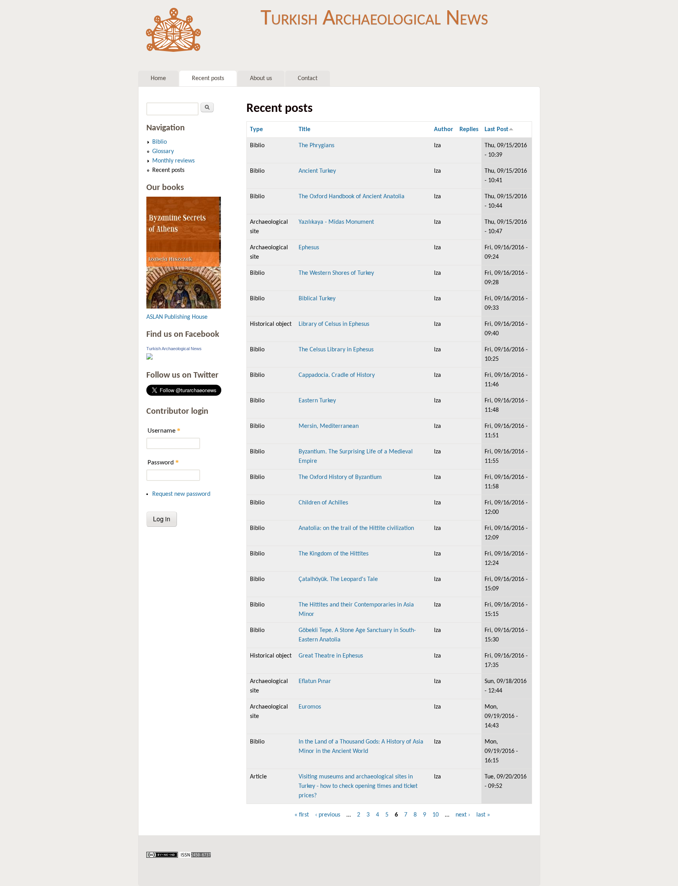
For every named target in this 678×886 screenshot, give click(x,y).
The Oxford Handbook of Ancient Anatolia (352, 197)
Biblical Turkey (317, 299)
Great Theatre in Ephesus (331, 656)
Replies (468, 129)
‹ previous (327, 815)
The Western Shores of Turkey (336, 273)
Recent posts (208, 78)
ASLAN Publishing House (177, 317)
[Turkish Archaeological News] (149, 358)
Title (304, 129)
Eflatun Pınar (315, 681)
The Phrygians (316, 145)
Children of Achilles (323, 503)
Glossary (163, 151)
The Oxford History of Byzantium (340, 477)
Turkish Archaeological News (374, 19)
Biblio (159, 142)
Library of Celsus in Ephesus (334, 324)
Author (443, 129)
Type (256, 129)
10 (435, 815)
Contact (307, 78)
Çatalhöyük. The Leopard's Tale (338, 579)
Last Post (496, 129)
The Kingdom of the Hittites (333, 554)
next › (463, 815)
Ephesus (309, 248)
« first (301, 815)
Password (163, 462)
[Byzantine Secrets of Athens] (183, 307)
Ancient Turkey (317, 171)
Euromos (310, 707)
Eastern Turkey (317, 401)
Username (164, 430)
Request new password (181, 494)
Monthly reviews (173, 161)
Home (158, 78)
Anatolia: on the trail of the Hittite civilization (356, 528)
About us (261, 78)
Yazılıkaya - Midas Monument (336, 222)
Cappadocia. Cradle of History (337, 375)
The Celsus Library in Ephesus (336, 350)
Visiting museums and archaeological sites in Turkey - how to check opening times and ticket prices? (358, 786)
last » (483, 815)
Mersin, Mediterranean (329, 426)
